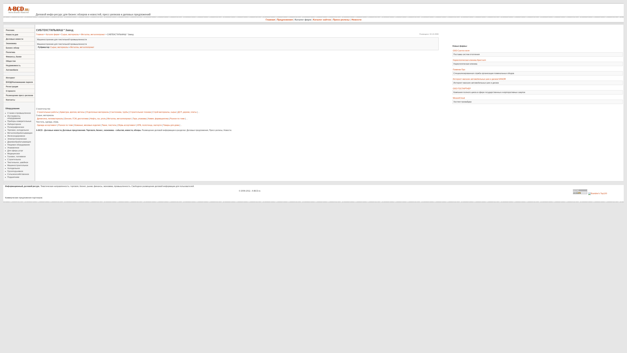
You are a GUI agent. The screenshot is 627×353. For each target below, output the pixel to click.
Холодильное (13, 168)
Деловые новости (14, 39)
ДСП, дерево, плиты (187, 112)
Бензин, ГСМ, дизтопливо (76, 119)
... (199, 112)
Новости (357, 19)
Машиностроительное (17, 165)
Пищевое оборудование (18, 145)
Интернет (10, 78)
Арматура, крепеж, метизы (72, 112)
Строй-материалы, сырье (164, 112)
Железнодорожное (16, 136)
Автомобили (12, 70)
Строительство (43, 109)
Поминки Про (459, 69)
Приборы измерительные (19, 121)
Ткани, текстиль (109, 125)
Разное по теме (177, 119)
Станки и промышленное (19, 113)
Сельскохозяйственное (18, 174)
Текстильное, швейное (17, 162)
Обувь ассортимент (127, 125)
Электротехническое (17, 139)
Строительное (14, 159)
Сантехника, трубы (119, 112)
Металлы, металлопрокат (93, 34)
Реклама (10, 30)
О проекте (11, 91)
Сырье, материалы (70, 34)
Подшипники (13, 177)
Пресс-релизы (341, 19)
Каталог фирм (303, 19)
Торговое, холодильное (18, 130)
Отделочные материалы (97, 112)
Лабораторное (14, 124)
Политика (10, 52)
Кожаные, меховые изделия (87, 125)
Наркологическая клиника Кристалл (469, 60)
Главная (270, 19)
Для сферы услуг (15, 151)
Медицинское (13, 153)
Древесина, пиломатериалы (50, 119)
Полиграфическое (15, 127)
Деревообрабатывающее (19, 142)
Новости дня (12, 35)
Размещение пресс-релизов (19, 95)
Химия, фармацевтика (158, 119)
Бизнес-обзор (12, 48)
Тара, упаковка (139, 119)
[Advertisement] (498, 34)
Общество (11, 61)
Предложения (285, 19)
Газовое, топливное (16, 156)
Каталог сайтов (322, 19)
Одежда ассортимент (47, 125)
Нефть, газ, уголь (98, 119)
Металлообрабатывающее (19, 133)
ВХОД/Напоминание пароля (19, 82)
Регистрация (12, 86)
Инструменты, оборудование (14, 117)
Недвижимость (13, 65)
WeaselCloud (459, 98)
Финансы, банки (13, 57)
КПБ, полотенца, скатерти (149, 125)
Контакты (10, 100)
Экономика (11, 43)
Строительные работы (47, 112)
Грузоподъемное (15, 171)
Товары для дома (171, 125)
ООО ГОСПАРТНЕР (462, 88)
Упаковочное (13, 148)
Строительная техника (140, 112)
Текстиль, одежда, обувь (47, 122)
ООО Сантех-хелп (461, 51)
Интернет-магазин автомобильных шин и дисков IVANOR (479, 79)
